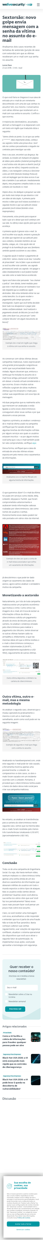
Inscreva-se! (15, 1009)
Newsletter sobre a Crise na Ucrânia (20, 996)
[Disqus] (21, 1135)
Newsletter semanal (17, 1002)
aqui (34, 443)
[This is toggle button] (38, 4)
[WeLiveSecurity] (17, 4)
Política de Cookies (23, 1218)
